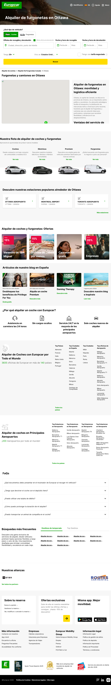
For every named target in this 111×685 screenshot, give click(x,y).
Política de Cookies (23, 680)
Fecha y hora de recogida (66, 40)
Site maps (50, 680)
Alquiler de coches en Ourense (80, 536)
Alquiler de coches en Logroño (47, 536)
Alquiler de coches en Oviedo (63, 545)
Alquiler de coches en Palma (47, 545)
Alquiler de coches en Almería (63, 541)
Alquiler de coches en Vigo (96, 541)
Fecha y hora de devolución (93, 40)
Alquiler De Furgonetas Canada (29, 71)
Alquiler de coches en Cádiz (47, 541)
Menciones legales (39, 680)
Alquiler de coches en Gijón (96, 536)
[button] (46, 123)
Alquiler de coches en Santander (80, 541)
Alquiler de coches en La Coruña (63, 536)
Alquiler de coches (9, 71)
